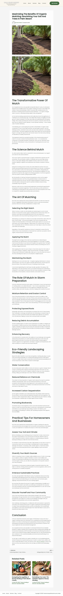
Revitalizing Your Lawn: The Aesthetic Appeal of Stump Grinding (40, 578)
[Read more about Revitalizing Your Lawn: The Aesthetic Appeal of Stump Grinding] (41, 568)
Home (24, 3)
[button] (54, 3)
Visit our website (40, 541)
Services (34, 3)
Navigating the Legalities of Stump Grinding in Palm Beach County (21, 578)
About (29, 3)
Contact (44, 3)
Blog (39, 3)
